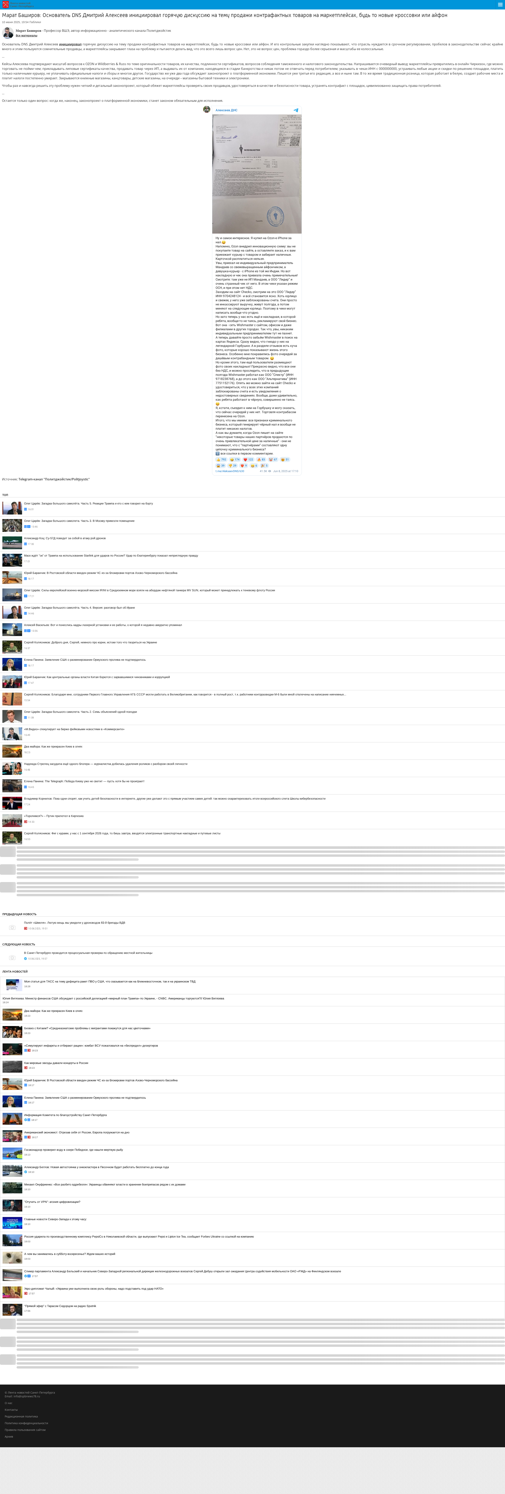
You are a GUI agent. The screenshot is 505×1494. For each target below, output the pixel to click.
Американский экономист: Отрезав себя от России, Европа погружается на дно (76, 1132)
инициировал (70, 44)
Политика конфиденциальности (26, 1423)
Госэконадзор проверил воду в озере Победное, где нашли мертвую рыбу (73, 1149)
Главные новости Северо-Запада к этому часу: (55, 1219)
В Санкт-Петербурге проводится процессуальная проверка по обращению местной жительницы (88, 952)
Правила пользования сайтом (25, 1430)
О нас (8, 1403)
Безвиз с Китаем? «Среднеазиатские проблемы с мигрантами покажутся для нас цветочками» (87, 1028)
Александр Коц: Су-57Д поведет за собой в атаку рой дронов (65, 538)
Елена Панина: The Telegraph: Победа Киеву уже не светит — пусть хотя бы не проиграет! (84, 781)
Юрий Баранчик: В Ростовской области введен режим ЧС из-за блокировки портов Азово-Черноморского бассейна (100, 572)
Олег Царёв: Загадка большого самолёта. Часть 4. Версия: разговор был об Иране (79, 607)
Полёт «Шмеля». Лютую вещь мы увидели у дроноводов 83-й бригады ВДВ (74, 922)
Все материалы (26, 35)
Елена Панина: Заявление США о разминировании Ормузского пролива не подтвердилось (85, 659)
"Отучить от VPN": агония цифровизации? (52, 1201)
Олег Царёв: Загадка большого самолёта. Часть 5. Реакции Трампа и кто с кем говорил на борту (88, 503)
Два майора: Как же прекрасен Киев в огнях (53, 746)
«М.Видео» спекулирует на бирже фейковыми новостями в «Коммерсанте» (74, 729)
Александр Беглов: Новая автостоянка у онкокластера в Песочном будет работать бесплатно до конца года (96, 1167)
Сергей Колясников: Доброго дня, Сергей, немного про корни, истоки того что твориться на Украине (90, 642)
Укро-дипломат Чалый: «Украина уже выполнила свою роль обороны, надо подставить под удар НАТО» (94, 1288)
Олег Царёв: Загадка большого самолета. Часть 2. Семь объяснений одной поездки (80, 711)
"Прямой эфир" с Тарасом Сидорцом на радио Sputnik (60, 1306)
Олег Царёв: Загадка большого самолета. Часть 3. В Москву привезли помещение (79, 520)
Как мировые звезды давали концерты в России (56, 1063)
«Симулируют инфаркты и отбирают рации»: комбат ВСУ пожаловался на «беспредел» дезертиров (91, 1045)
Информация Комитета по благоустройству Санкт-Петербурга (65, 1115)
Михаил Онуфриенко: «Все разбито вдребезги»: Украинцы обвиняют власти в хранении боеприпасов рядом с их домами (104, 1184)
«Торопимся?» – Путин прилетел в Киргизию (54, 816)
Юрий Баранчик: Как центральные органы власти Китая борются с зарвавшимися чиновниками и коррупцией (97, 677)
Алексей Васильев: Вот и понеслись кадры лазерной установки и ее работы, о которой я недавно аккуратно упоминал (103, 625)
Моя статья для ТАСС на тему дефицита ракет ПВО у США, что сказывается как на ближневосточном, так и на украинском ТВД (109, 981)
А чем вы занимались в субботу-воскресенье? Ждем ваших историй (69, 1253)
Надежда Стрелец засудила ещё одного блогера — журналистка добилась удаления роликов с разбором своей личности (105, 763)
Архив (9, 1436)
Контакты (11, 1410)
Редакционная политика (21, 1416)
